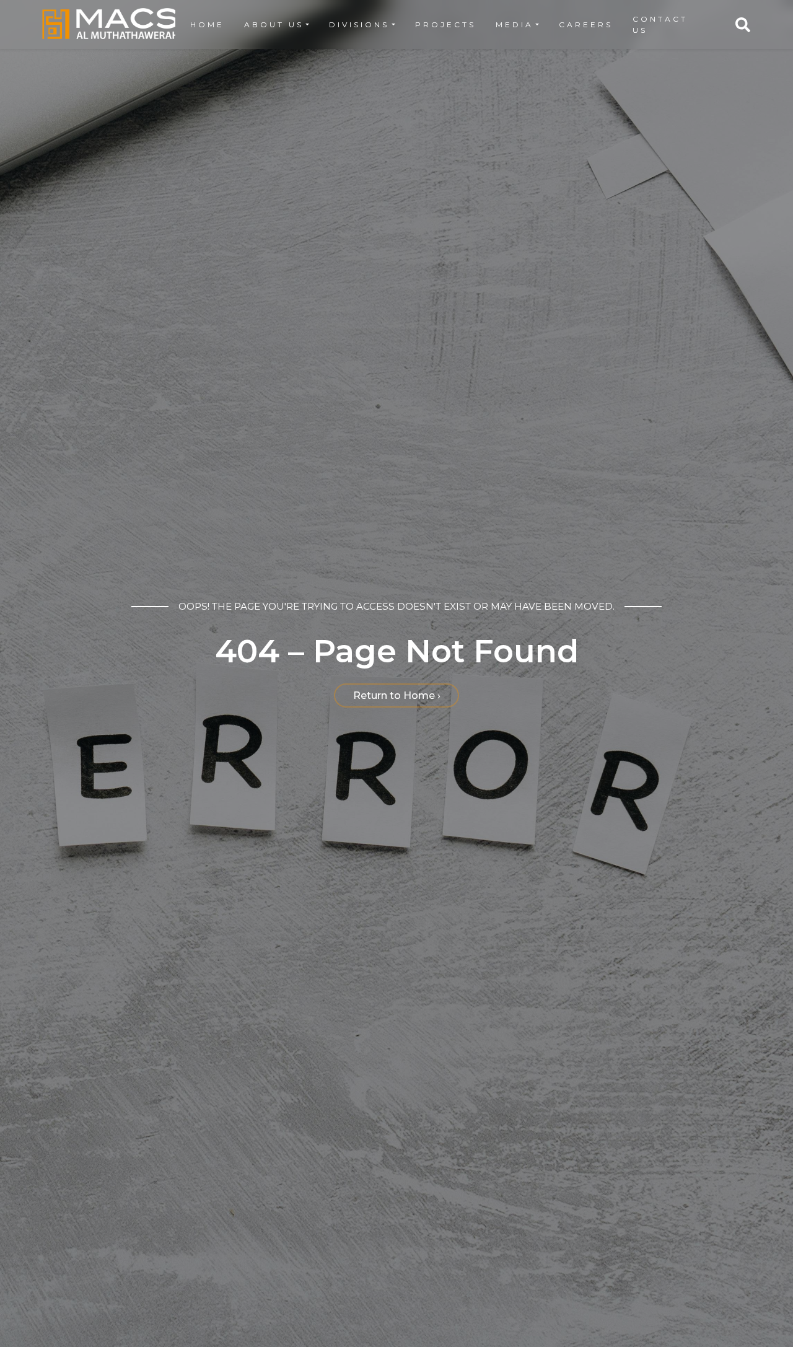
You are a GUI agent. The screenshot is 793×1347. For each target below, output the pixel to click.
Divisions (359, 24)
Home (207, 24)
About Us (274, 24)
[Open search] (743, 25)
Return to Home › (396, 695)
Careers (586, 24)
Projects (445, 24)
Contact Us (660, 24)
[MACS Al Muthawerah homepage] (110, 24)
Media (514, 24)
